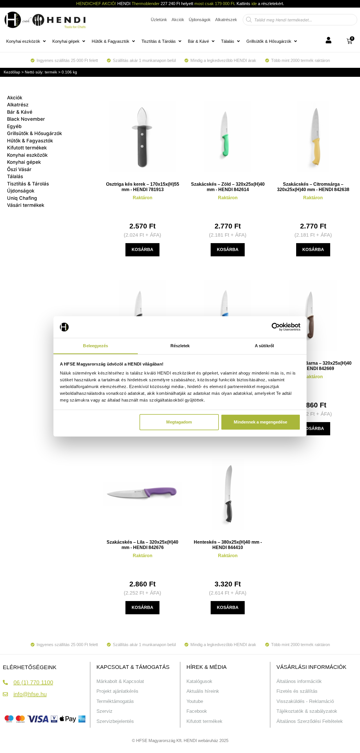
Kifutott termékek (27, 148)
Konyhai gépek (66, 41)
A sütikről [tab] (264, 345)
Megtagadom (179, 422)
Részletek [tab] (180, 345)
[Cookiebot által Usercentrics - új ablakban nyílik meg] (275, 327)
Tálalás (227, 41)
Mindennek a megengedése (260, 422)
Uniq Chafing (22, 198)
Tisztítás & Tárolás (158, 41)
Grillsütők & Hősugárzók (268, 41)
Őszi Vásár (19, 169)
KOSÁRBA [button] (142, 249)
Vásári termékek (25, 205)
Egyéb (14, 126)
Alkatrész (17, 104)
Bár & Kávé (198, 41)
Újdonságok (20, 191)
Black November (26, 119)
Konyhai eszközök (23, 41)
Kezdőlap (12, 72)
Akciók (14, 97)
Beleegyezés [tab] (95, 345)
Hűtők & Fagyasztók (110, 41)
